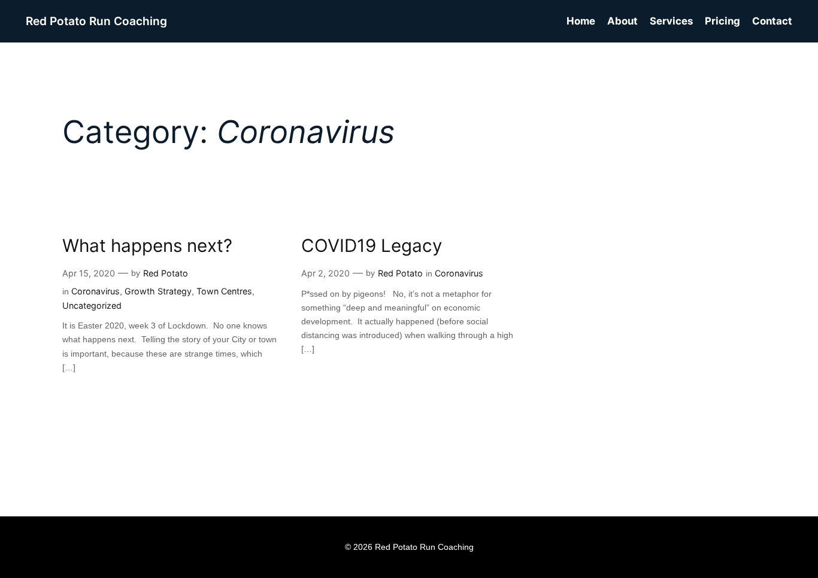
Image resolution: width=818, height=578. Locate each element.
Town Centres (224, 291)
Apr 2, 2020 (325, 273)
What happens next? (147, 245)
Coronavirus (95, 291)
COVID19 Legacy (371, 245)
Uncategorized (92, 305)
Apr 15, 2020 (88, 273)
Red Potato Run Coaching (96, 21)
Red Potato (165, 273)
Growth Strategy (158, 291)
